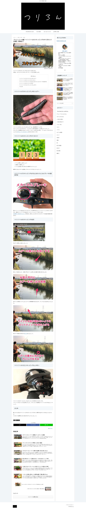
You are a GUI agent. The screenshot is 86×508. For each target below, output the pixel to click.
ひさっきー (64, 51)
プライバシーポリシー (69, 504)
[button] (72, 103)
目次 (32, 76)
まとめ (21, 86)
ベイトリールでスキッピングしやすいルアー (28, 78)
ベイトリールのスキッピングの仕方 (26, 83)
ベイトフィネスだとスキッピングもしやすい (28, 84)
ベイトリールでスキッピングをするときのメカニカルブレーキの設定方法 (33, 81)
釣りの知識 (18, 420)
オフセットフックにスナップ (22, 131)
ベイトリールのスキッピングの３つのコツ (28, 80)
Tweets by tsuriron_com (61, 40)
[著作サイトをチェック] (65, 70)
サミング (26, 333)
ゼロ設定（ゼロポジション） (19, 213)
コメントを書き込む (33, 496)
